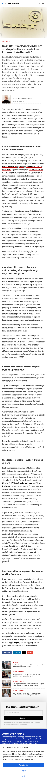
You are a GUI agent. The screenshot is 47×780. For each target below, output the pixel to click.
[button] (43, 3)
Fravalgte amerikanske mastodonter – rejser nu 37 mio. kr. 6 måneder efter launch (28, 684)
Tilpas (23, 770)
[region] (23, 762)
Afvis (23, 776)
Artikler (6, 42)
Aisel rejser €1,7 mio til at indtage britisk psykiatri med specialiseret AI (26, 675)
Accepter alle (23, 765)
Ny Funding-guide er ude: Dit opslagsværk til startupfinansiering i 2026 (28, 666)
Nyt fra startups (18, 672)
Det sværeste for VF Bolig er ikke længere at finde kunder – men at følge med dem (28, 694)
